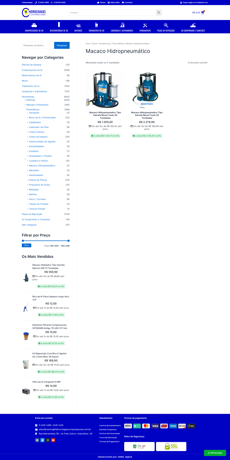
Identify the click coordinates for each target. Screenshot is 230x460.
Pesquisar (62, 45)
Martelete (34, 170)
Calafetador (35, 122)
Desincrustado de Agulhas (42, 141)
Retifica (33, 194)
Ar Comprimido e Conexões (36, 219)
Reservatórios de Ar (32, 75)
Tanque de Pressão (38, 204)
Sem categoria (29, 224)
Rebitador (34, 189)
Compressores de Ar (32, 70)
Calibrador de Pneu (39, 127)
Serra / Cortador (37, 199)
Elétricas (30, 100)
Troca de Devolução (108, 437)
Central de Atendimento (110, 425)
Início (88, 43)
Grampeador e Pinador (40, 156)
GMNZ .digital (125, 456)
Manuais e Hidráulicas (37, 104)
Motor (25, 80)
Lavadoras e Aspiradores (34, 91)
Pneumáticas (32, 109)
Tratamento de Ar (31, 86)
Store (94, 43)
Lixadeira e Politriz (38, 160)
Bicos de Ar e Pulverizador (42, 117)
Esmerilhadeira (36, 146)
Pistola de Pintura (38, 180)
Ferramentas (28, 96)
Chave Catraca (36, 132)
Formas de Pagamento (109, 441)
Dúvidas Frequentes (107, 429)
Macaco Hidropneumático (42, 165)
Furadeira (33, 151)
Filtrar (26, 245)
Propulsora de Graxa (39, 184)
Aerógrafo (34, 112)
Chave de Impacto (38, 136)
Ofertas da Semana (31, 64)
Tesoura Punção (37, 208)
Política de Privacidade (109, 433)
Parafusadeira (36, 175)
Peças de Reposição (32, 214)
